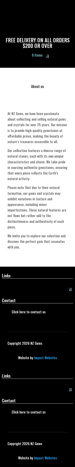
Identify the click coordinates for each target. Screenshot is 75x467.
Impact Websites (45, 357)
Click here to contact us (29, 311)
